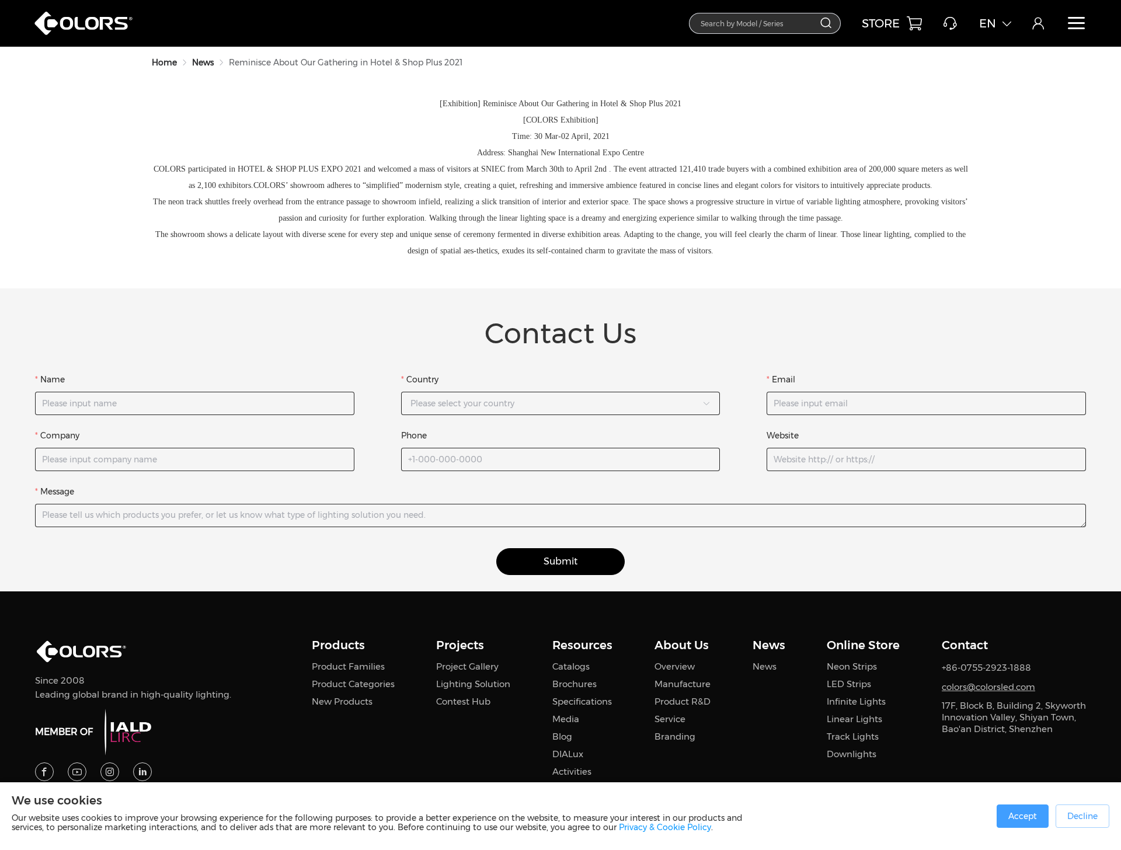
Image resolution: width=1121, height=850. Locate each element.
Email (783, 379)
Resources (582, 645)
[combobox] (765, 23)
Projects (460, 645)
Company (59, 435)
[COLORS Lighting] (89, 35)
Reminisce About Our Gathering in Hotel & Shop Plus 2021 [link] (345, 62)
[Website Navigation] (1076, 23)
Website (783, 435)
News (769, 645)
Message (57, 491)
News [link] (203, 62)
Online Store (863, 645)
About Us (682, 645)
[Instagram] (109, 771)
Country (422, 379)
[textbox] (758, 23)
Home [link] (164, 62)
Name (52, 379)
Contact (965, 645)
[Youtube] (77, 771)
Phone (414, 435)
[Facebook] (44, 771)
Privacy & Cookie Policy (665, 827)
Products (338, 645)
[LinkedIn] (142, 771)
